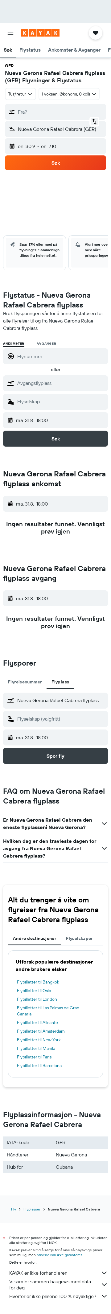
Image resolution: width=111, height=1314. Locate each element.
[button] (10, 33)
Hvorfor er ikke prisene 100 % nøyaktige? (52, 1296)
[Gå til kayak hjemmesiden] (40, 33)
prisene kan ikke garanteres (60, 1255)
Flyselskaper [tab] (79, 938)
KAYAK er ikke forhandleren (38, 1273)
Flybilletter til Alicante (37, 1022)
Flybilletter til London (37, 999)
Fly (13, 1209)
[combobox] (61, 383)
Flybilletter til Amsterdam (41, 1031)
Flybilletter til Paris (34, 1057)
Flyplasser (31, 1209)
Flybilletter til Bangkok (38, 982)
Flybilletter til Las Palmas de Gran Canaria (48, 1011)
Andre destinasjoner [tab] (34, 938)
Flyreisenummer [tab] (25, 682)
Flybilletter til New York (39, 1039)
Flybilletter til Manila (36, 1048)
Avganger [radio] (46, 344)
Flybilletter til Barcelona (39, 1065)
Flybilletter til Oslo (34, 990)
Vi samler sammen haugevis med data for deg (50, 1284)
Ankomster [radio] (13, 344)
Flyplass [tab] (60, 682)
